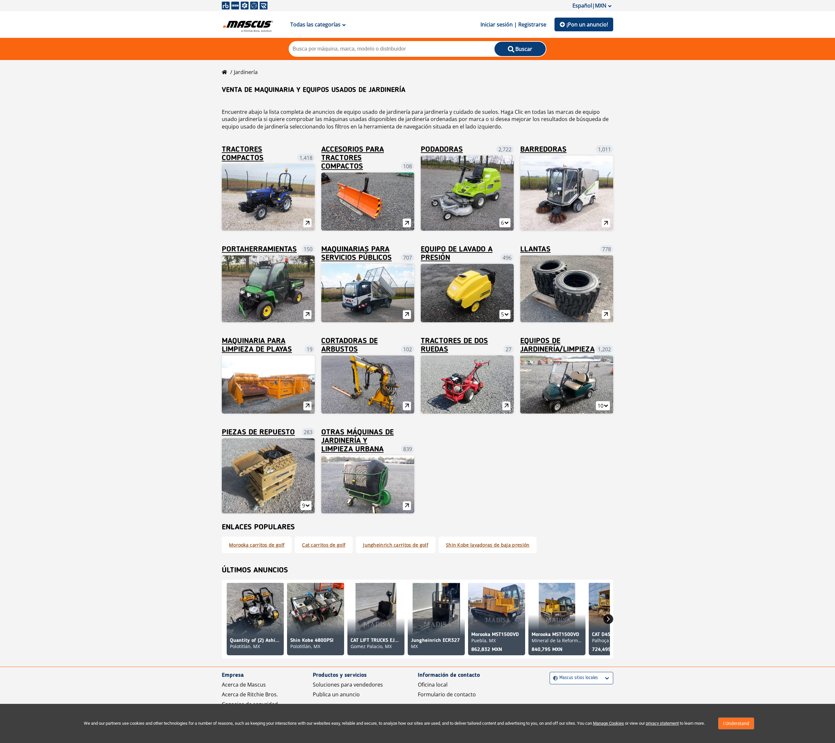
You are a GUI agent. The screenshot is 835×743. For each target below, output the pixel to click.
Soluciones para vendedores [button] (348, 684)
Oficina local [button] (433, 684)
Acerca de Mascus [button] (244, 684)
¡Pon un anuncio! (587, 24)
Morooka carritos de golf (256, 545)
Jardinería (246, 72)
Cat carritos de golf (323, 545)
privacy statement (662, 723)
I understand (736, 723)
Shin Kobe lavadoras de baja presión (488, 545)
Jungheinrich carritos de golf (395, 545)
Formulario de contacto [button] (447, 694)
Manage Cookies (608, 723)
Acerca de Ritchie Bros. (250, 694)
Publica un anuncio (336, 694)
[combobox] (554, 678)
